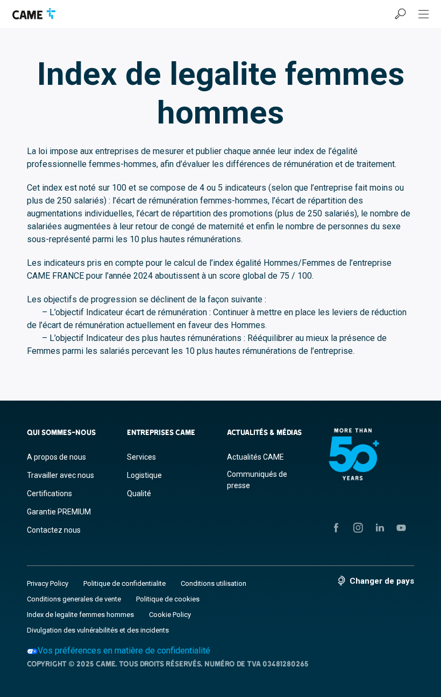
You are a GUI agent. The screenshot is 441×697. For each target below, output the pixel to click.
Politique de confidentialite (124, 583)
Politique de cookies (168, 599)
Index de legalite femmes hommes (80, 615)
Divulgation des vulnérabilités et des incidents (98, 630)
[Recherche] (400, 14)
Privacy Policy (47, 583)
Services (141, 457)
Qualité (139, 493)
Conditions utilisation (213, 583)
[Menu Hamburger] (424, 14)
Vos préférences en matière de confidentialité (124, 650)
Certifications (49, 493)
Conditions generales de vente (74, 599)
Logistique (144, 475)
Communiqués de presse (257, 480)
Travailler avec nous (60, 475)
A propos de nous (56, 457)
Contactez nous (54, 530)
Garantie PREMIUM (59, 511)
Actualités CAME (255, 457)
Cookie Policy (170, 615)
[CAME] (33, 13)
